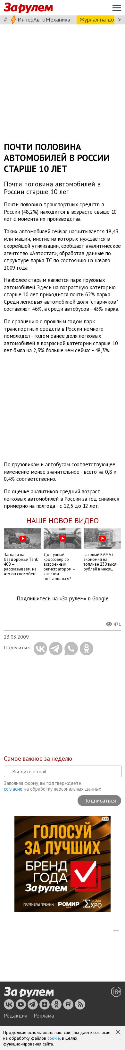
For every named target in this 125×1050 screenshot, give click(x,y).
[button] (118, 1032)
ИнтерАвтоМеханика (44, 19)
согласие (13, 789)
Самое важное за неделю (38, 758)
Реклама (44, 1015)
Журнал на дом (99, 19)
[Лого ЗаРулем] (28, 8)
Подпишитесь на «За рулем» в (63, 599)
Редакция (15, 1015)
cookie (53, 1038)
